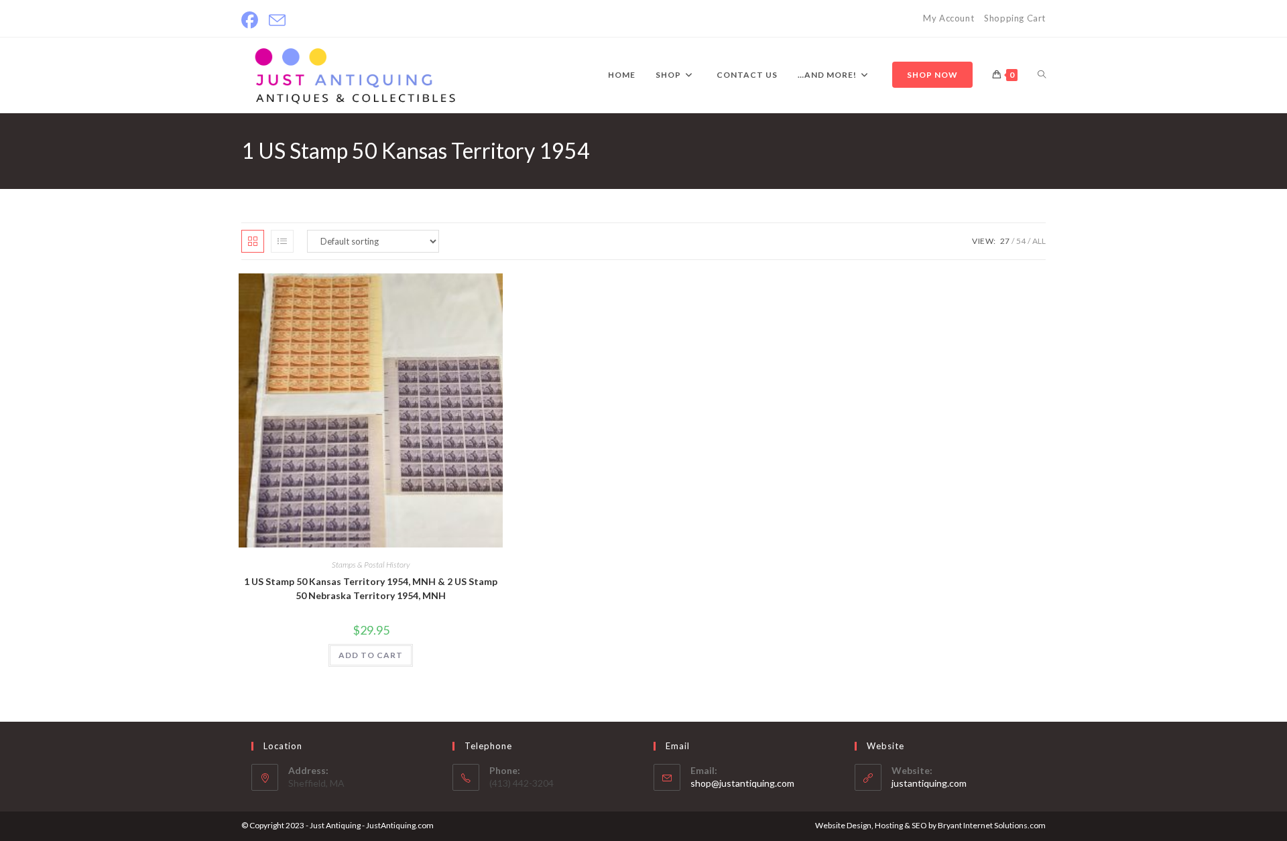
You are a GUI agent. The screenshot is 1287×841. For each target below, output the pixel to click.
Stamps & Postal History (371, 565)
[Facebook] (252, 20)
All (1039, 241)
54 (1021, 241)
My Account (948, 18)
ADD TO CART (371, 655)
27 (1004, 241)
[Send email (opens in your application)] (277, 20)
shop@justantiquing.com (742, 783)
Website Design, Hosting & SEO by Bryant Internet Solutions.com (930, 825)
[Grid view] (252, 241)
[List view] (282, 241)
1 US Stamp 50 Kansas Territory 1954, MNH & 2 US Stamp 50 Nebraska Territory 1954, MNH (370, 588)
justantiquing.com (929, 783)
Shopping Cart (1015, 18)
